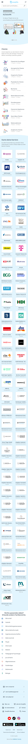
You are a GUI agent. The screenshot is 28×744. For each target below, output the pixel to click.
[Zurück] (3, 26)
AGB (14, 729)
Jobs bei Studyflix (21, 704)
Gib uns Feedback (21, 732)
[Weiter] (24, 26)
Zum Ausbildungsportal (12, 691)
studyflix (15, 2)
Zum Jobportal (9, 697)
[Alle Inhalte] (2, 2)
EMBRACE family (17, 739)
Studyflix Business (10, 711)
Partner (24, 707)
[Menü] (25, 2)
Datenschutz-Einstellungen (9, 732)
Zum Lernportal (10, 686)
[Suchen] (24, 5)
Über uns (7, 704)
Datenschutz (19, 729)
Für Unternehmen (9, 707)
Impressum (8, 729)
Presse (24, 711)
